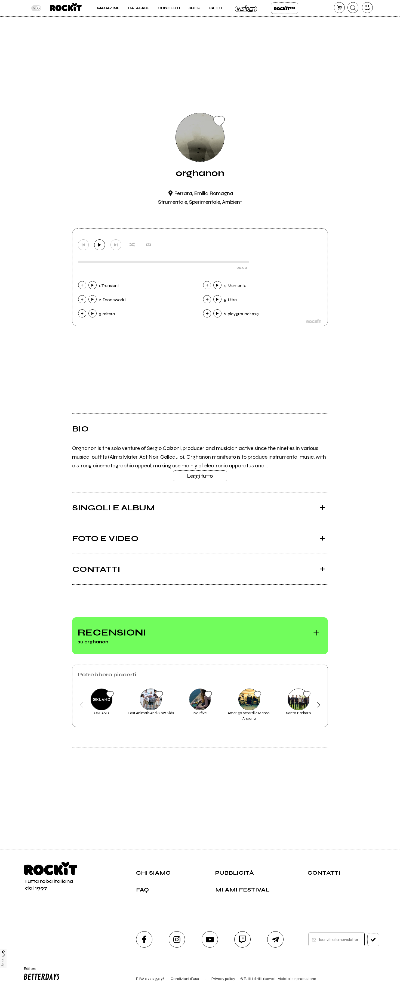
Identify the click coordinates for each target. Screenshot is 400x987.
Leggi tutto (200, 476)
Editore (28, 971)
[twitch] (242, 939)
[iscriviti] (373, 939)
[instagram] (177, 939)
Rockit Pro (284, 8)
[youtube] (210, 939)
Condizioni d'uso (185, 978)
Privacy (3, 960)
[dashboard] (367, 7)
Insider (246, 8)
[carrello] (339, 7)
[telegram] (275, 939)
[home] (66, 8)
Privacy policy (223, 978)
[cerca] (352, 7)
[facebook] (144, 939)
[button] (81, 705)
